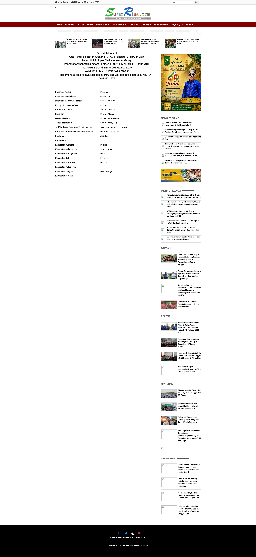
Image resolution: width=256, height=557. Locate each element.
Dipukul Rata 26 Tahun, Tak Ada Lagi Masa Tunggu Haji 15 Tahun (189, 392)
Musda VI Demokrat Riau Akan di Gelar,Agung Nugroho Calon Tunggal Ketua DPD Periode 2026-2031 (188, 327)
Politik (90, 24)
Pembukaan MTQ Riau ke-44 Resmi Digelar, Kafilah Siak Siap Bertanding (183, 221)
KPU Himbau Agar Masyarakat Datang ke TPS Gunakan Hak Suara (189, 369)
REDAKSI (127, 537)
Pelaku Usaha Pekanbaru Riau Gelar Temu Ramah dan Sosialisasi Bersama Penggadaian (188, 510)
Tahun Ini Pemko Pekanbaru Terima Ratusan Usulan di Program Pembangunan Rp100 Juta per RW (182, 146)
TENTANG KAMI (116, 537)
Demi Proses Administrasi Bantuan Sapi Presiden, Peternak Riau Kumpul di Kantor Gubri (189, 468)
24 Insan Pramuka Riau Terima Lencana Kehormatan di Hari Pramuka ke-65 (179, 123)
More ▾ (189, 24)
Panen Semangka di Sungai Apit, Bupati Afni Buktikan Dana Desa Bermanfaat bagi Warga (182, 131)
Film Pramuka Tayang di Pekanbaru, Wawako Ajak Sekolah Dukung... (113, 41)
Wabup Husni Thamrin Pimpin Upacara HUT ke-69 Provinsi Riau (189, 304)
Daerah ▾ (133, 24)
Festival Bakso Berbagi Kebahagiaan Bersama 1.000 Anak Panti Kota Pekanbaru (187, 482)
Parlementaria (161, 24)
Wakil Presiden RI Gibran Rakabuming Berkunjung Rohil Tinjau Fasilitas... (150, 41)
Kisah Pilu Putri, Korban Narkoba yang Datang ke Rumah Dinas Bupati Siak (188, 495)
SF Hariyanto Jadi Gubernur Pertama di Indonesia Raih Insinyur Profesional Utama (181, 154)
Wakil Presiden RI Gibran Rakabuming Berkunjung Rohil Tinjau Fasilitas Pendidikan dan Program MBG (183, 213)
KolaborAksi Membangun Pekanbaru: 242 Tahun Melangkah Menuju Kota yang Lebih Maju (183, 229)
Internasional (119, 24)
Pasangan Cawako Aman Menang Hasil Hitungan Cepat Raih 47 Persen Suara (188, 343)
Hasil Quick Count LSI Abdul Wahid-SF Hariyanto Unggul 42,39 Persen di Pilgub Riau (189, 355)
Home (59, 24)
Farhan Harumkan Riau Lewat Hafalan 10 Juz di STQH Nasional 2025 (188, 406)
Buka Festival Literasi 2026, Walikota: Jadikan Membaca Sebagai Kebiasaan (183, 238)
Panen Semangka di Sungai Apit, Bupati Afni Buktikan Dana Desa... (77, 41)
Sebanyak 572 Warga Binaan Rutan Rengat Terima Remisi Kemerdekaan (181, 161)
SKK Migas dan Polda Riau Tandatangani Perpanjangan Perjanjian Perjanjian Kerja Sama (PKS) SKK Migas (189, 435)
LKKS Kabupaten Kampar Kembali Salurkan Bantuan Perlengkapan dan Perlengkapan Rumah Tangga (189, 259)
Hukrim (80, 24)
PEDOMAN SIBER (138, 537)
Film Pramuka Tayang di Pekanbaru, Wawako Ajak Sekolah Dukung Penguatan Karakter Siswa (184, 204)
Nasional (69, 24)
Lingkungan (177, 24)
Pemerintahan (103, 24)
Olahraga (146, 24)
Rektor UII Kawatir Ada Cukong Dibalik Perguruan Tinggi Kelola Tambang (189, 419)
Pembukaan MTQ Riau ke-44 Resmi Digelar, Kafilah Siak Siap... (188, 41)
